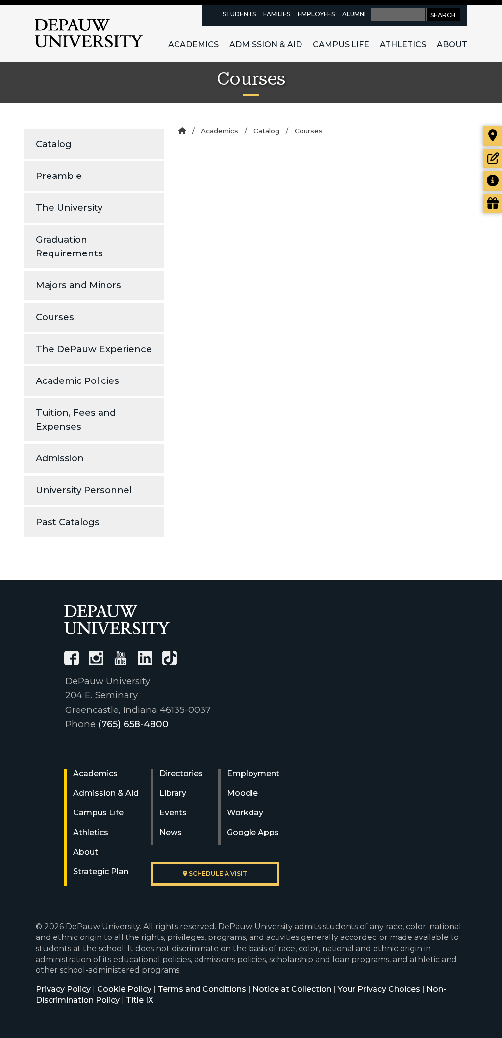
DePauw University (89, 33)
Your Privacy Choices (379, 989)
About (452, 44)
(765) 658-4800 (133, 724)
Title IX (139, 1000)
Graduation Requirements (69, 246)
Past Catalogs (68, 522)
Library (172, 793)
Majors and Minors (78, 285)
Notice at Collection (291, 989)
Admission (60, 458)
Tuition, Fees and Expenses (76, 419)
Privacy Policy (63, 989)
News (170, 832)
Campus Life (341, 44)
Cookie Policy (124, 989)
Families (276, 14)
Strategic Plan (100, 871)
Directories (181, 773)
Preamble (59, 175)
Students (239, 14)
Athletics (403, 44)
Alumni (354, 14)
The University (69, 207)
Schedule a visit (217, 873)
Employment (253, 773)
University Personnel (84, 490)
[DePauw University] (117, 619)
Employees (316, 14)
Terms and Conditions (202, 989)
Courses (55, 317)
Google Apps (253, 832)
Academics (193, 44)
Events (173, 812)
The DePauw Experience (94, 348)
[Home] (182, 131)
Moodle (242, 793)
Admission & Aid (265, 44)
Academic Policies (77, 380)
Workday (245, 812)
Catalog (54, 144)
